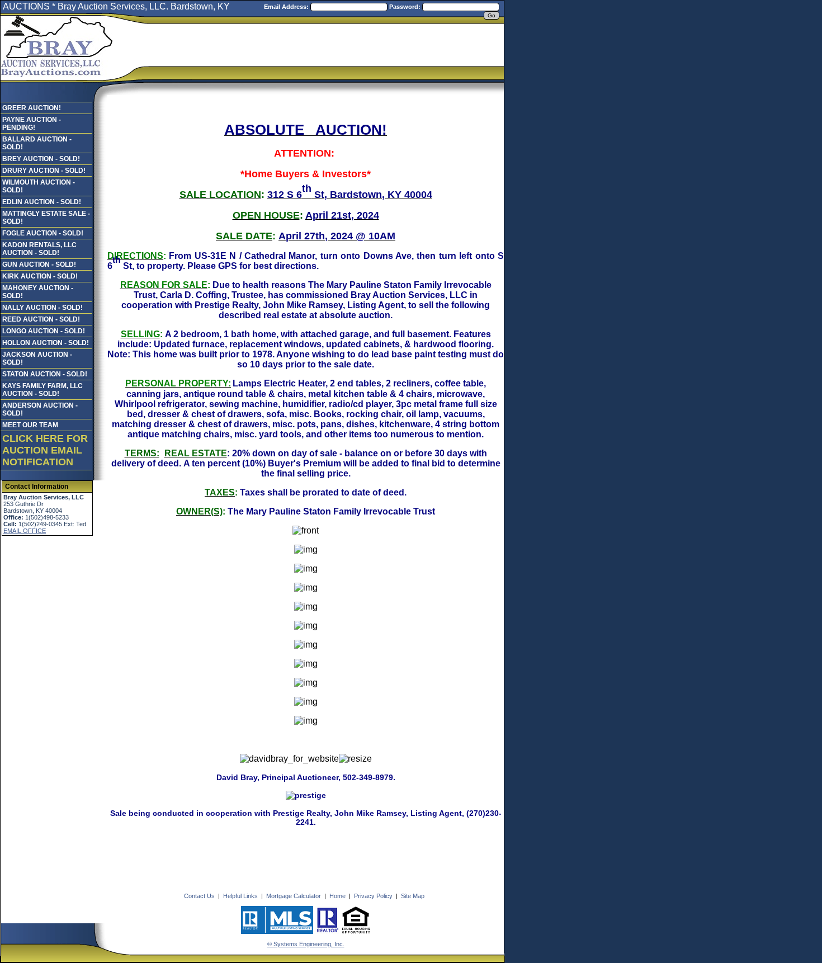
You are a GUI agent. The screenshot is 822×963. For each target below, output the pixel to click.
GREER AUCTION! (31, 108)
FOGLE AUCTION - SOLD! (42, 233)
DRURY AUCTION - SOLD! (44, 170)
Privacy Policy (373, 896)
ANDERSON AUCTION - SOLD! (40, 409)
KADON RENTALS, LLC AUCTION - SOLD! (39, 249)
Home (337, 896)
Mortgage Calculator (293, 896)
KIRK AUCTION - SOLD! (40, 276)
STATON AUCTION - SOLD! (44, 374)
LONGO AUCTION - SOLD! (43, 331)
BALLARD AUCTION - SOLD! (37, 143)
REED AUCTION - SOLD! (41, 319)
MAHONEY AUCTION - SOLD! (37, 292)
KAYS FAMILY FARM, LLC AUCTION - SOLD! (42, 390)
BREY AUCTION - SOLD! (41, 159)
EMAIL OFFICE (24, 530)
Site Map (412, 896)
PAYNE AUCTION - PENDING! (31, 123)
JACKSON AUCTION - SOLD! (37, 358)
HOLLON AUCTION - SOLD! (45, 343)
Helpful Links (240, 896)
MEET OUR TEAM (30, 425)
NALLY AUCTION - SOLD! (42, 307)
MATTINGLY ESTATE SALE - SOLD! (46, 217)
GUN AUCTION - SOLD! (39, 264)
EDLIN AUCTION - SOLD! (41, 202)
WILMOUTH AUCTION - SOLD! (38, 186)
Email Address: (287, 6)
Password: (405, 6)
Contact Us (199, 896)
